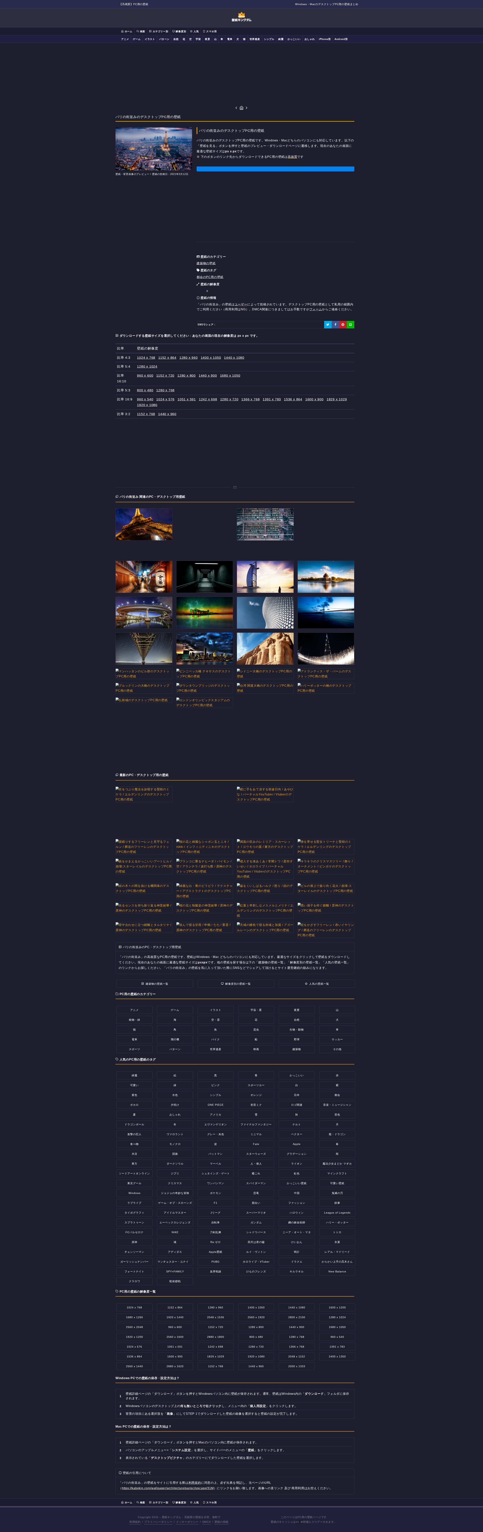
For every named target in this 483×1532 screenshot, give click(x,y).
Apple (297, 1144)
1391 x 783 (272, 399)
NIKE (175, 1232)
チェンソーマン (134, 1251)
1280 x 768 (165, 390)
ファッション (296, 1202)
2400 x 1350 (337, 1356)
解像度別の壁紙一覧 (238, 983)
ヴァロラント (175, 1134)
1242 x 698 (208, 399)
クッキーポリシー (187, 1521)
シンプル (269, 39)
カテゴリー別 (160, 31)
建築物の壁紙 (206, 263)
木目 (134, 1153)
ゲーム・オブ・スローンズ (175, 1202)
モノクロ (175, 1144)
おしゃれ (310, 39)
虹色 (297, 1173)
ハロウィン (297, 1212)
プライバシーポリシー (158, 1521)
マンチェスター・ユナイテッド (177, 1261)
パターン (164, 39)
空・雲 (215, 1019)
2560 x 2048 (134, 1327)
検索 (142, 31)
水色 (175, 1094)
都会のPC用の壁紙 (210, 277)
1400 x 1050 (211, 358)
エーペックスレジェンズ (175, 1222)
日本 (297, 1094)
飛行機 (175, 1039)
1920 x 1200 (134, 1336)
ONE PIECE (216, 1104)
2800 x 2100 (296, 1317)
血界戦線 (215, 1271)
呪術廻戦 (175, 1281)
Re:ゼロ (215, 1242)
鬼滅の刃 (337, 1193)
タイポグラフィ (134, 1212)
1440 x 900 (208, 375)
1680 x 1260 (134, 1317)
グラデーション (297, 1153)
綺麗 (281, 39)
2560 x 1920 (256, 1317)
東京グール (134, 1183)
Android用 (341, 39)
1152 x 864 (167, 358)
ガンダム (256, 1222)
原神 (134, 1242)
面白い (256, 1202)
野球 (297, 1039)
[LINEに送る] (350, 324)
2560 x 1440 (134, 1366)
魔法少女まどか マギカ (337, 1163)
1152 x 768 (146, 414)
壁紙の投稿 (221, 1521)
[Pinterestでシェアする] (343, 324)
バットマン (215, 1153)
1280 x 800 (186, 375)
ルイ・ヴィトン (256, 1251)
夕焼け (175, 1104)
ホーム (128, 31)
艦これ (256, 1173)
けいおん (296, 1242)
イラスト (150, 39)
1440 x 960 (167, 414)
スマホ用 (211, 31)
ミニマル (256, 1134)
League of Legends (337, 1212)
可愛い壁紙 (337, 1183)
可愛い (134, 1085)
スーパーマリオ (256, 1212)
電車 (229, 39)
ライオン (296, 1163)
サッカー (337, 1039)
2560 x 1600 (175, 1336)
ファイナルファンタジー (256, 1124)
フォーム (315, 309)
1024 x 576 (165, 399)
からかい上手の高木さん (337, 1261)
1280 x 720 (229, 399)
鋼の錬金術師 (296, 1222)
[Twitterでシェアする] (328, 324)
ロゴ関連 (296, 1104)
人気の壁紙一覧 (319, 983)
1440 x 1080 (234, 358)
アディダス (175, 1251)
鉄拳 (337, 1202)
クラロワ (134, 1281)
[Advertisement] (241, 74)
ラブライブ (134, 1202)
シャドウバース (256, 1232)
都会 (337, 1094)
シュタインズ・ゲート (216, 1173)
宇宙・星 (256, 1009)
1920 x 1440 (175, 1317)
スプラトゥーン (134, 1222)
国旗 (175, 1153)
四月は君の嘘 (256, 1242)
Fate (256, 1144)
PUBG (216, 1261)
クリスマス (175, 1183)
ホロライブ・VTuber (256, 1261)
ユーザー (241, 304)
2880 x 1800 (215, 1336)
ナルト (296, 1124)
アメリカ (215, 1114)
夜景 (207, 39)
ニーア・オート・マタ (297, 1232)
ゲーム (137, 39)
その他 (337, 1049)
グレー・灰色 (215, 1134)
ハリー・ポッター (337, 1222)
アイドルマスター (175, 1212)
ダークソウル (175, 1163)
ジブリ (175, 1173)
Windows (134, 1193)
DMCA (206, 1521)
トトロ (337, 1232)
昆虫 (256, 1029)
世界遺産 (255, 39)
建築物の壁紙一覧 (157, 983)
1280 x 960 (188, 358)
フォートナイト (134, 1271)
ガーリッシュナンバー (134, 1261)
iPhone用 (325, 39)
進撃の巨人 (134, 1134)
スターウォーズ (256, 1153)
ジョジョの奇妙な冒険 (175, 1193)
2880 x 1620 (175, 1366)
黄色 (134, 1094)
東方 (134, 1163)
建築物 (296, 1049)
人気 (196, 31)
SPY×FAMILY (175, 1271)
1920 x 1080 (147, 405)
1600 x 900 (314, 399)
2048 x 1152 (296, 1356)
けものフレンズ (256, 1271)
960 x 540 (145, 399)
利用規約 (194, 1482)
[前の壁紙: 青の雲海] (236, 108)
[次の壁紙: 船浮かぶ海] (247, 108)
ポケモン (215, 1193)
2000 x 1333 (296, 1366)
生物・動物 (297, 1029)
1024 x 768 (146, 358)
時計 (297, 1251)
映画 (256, 1049)
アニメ (125, 39)
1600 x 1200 (337, 1307)
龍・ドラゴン (337, 1134)
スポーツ (134, 1049)
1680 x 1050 (230, 375)
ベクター (296, 1134)
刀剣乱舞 (215, 1232)
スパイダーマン (256, 1183)
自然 (176, 39)
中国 (297, 1193)
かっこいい (294, 39)
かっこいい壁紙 (297, 1183)
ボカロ (134, 1104)
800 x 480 (145, 390)
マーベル (215, 1163)
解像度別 (180, 31)
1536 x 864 (293, 399)
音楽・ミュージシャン (337, 1104)
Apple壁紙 (215, 1251)
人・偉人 (256, 1163)
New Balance (337, 1271)
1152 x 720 (165, 375)
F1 (215, 1202)
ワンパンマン (215, 1183)
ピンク (215, 1085)
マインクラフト (337, 1173)
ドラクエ (296, 1261)
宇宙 (198, 39)
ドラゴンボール (134, 1124)
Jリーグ (216, 1212)
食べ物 (134, 1144)
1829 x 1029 (337, 399)
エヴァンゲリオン (215, 1124)
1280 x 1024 (147, 366)
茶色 (337, 1114)
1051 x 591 (187, 399)
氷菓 (337, 1242)
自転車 (215, 1222)
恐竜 (256, 1193)
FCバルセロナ (134, 1232)
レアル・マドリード (337, 1251)
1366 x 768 (250, 399)
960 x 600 (145, 375)
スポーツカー (256, 1085)
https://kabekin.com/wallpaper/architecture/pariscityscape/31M (168, 1488)
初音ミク (256, 1104)
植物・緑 (134, 1019)
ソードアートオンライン (134, 1173)
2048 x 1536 (215, 1317)
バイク (215, 1039)
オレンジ (256, 1094)
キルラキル (297, 1271)
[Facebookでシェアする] (335, 324)
